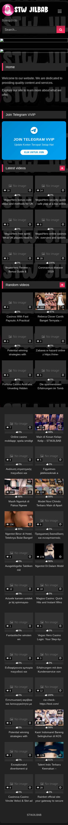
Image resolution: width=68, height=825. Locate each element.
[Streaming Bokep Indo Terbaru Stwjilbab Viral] (28, 10)
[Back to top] (56, 813)
